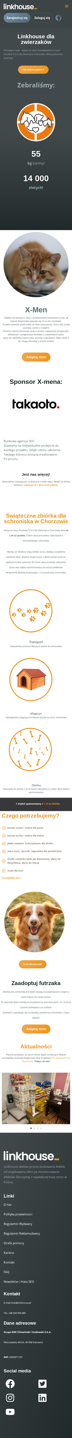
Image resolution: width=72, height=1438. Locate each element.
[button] (5, 1099)
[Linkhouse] (20, 6)
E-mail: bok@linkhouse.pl (17, 1302)
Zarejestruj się (17, 18)
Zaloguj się (42, 18)
